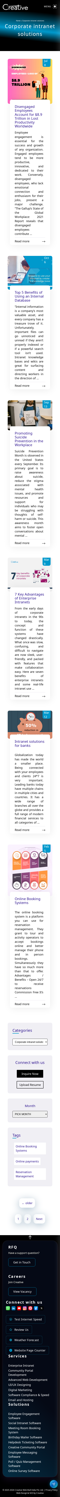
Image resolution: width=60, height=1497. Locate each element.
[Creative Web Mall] (15, 8)
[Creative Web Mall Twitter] (42, 1309)
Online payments (27, 1161)
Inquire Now (30, 1074)
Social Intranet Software (24, 1423)
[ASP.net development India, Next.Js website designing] (30, 1238)
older (27, 1203)
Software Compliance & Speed (28, 1395)
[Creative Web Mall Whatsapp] (8, 1309)
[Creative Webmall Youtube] (19, 1309)
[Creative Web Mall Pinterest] (30, 1308)
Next (39, 1219)
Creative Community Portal (26, 1447)
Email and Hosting (20, 1400)
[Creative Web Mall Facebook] (36, 1309)
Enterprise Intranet (21, 1365)
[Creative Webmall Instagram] (25, 1309)
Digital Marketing (20, 1390)
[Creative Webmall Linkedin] (14, 1309)
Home (18, 21)
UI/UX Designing (19, 1385)
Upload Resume (30, 1085)
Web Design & (22, 1493)
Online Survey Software (24, 1471)
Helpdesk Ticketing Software (27, 1442)
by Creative (39, 1493)
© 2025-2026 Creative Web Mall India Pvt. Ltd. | (24, 1490)
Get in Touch (21, 1262)
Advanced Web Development (28, 1380)
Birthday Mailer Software (25, 1437)
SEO (31, 1493)
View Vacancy (22, 1291)
